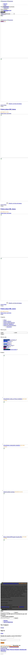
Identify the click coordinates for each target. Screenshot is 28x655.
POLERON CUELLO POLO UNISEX (12, 399)
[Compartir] (2, 652)
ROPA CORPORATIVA (9, 322)
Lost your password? (6, 645)
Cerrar (2, 627)
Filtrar (2, 334)
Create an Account (14, 646)
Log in (2, 642)
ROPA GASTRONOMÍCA (9, 325)
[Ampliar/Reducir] (5, 652)
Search (16, 612)
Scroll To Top (4, 648)
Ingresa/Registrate (8, 622)
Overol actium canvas (9, 491)
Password (3, 640)
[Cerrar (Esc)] (1, 652)
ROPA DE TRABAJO (8, 324)
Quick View (3, 105)
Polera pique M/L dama (8, 209)
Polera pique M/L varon (8, 308)
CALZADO (9, 326)
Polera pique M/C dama (8, 109)
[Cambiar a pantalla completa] (4, 652)
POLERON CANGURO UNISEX (11, 445)
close (2, 314)
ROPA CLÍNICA (7, 321)
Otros (4, 320)
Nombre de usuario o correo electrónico (11, 636)
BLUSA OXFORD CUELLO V (11, 583)
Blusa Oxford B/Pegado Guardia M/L (12, 537)
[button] (7, 616)
